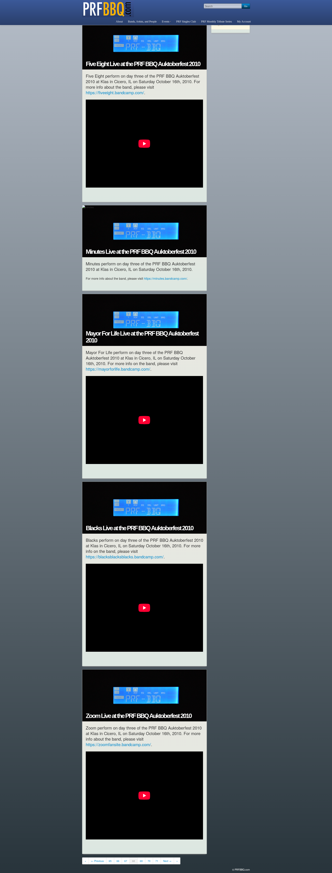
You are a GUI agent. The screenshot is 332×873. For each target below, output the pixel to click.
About (119, 21)
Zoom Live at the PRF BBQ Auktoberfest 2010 (138, 715)
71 (156, 861)
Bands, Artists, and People (142, 21)
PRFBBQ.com (108, 8)
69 (141, 861)
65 (110, 861)
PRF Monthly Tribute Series (216, 21)
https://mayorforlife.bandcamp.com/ (118, 369)
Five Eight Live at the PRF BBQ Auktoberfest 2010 (143, 64)
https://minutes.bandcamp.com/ (165, 278)
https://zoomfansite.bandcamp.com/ (118, 744)
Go (245, 6)
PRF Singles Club (186, 21)
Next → (167, 861)
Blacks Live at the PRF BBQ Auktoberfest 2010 (139, 528)
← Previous (97, 861)
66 (118, 861)
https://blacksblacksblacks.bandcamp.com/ (125, 557)
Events (165, 21)
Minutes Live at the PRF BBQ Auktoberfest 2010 (141, 251)
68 (133, 861)
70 (149, 861)
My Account (244, 21)
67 (125, 861)
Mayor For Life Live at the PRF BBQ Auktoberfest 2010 (142, 337)
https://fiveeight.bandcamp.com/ (115, 92)
